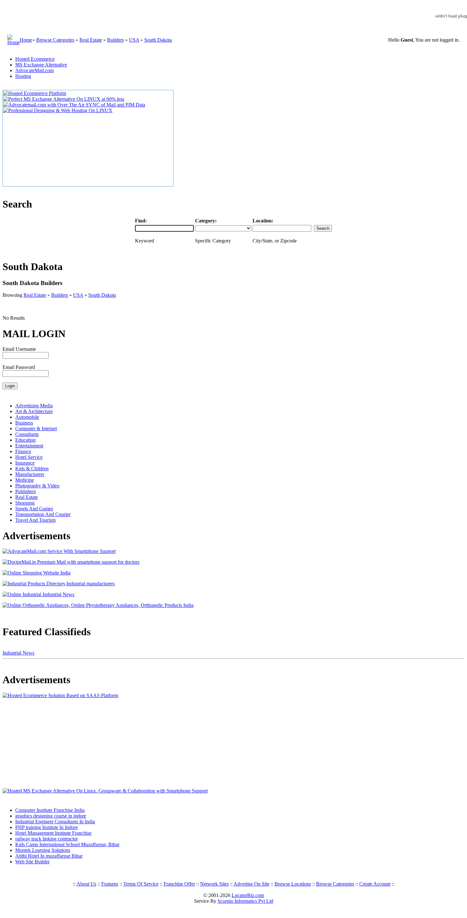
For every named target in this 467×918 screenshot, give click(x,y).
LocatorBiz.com (248, 895)
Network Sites (214, 884)
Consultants (27, 434)
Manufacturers (29, 474)
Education (25, 440)
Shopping (25, 503)
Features (109, 884)
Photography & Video (37, 485)
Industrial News (18, 653)
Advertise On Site (251, 884)
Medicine (24, 480)
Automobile (27, 417)
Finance (23, 451)
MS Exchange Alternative (41, 64)
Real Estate (90, 40)
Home (26, 40)
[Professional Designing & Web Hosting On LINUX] (57, 110)
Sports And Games (34, 508)
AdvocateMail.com (34, 70)
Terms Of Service (141, 884)
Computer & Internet (36, 428)
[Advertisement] (42, 743)
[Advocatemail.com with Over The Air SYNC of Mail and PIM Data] (74, 104)
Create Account (374, 884)
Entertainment (29, 445)
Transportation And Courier (43, 514)
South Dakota (158, 40)
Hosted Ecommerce (35, 59)
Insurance (25, 463)
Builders (115, 40)
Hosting (23, 76)
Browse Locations (292, 884)
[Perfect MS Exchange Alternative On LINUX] (63, 99)
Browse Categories (55, 40)
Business (24, 422)
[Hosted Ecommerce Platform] (34, 93)
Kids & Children (32, 468)
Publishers (25, 491)
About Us (86, 884)
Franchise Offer (179, 884)
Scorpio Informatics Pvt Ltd (245, 901)
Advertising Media (34, 405)
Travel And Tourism (35, 520)
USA (134, 40)
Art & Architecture (34, 411)
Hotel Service (29, 457)
